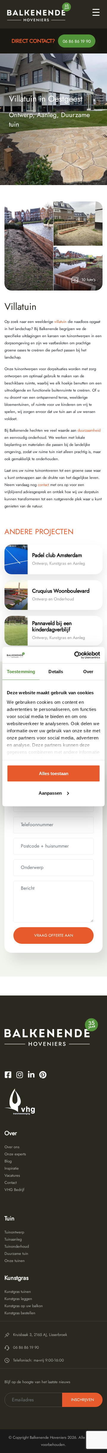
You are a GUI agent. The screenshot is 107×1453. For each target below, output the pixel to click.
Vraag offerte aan (53, 935)
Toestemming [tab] (21, 671)
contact (43, 485)
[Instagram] (19, 1074)
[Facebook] (8, 1074)
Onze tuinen (14, 1260)
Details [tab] (55, 671)
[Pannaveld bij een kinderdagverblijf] (16, 631)
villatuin (60, 321)
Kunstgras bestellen (19, 1313)
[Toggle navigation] (96, 12)
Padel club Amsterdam (57, 555)
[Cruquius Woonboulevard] (16, 595)
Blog (8, 1161)
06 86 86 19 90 (77, 41)
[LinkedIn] (31, 1074)
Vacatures (12, 1175)
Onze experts (15, 1154)
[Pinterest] (42, 1074)
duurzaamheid (89, 430)
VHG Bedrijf (14, 1189)
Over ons (11, 1147)
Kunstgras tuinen (17, 1291)
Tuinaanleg (13, 1239)
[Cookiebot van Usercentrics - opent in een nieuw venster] (75, 655)
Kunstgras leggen (18, 1298)
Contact (10, 1182)
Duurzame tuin (16, 1253)
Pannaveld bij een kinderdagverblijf (52, 626)
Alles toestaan (53, 773)
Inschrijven (82, 1399)
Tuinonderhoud (16, 1246)
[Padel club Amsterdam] (16, 559)
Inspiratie (11, 1168)
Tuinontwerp (14, 1232)
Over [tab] (88, 671)
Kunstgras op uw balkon (23, 1306)
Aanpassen (50, 792)
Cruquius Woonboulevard (60, 591)
